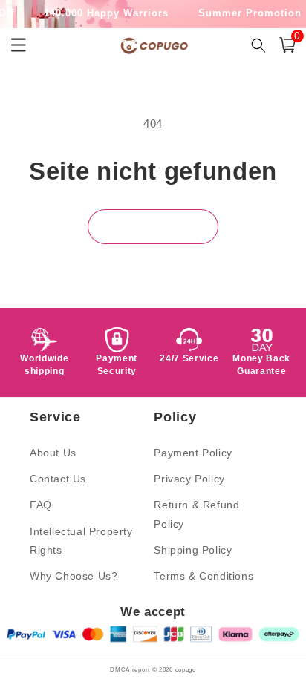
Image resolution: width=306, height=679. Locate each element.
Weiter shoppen (153, 226)
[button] (287, 45)
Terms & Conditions (203, 576)
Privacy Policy (189, 479)
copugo (185, 669)
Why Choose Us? (73, 576)
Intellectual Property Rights (81, 540)
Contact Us (58, 479)
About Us (53, 453)
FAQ (41, 505)
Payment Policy (193, 453)
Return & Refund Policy (196, 514)
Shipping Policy (193, 550)
